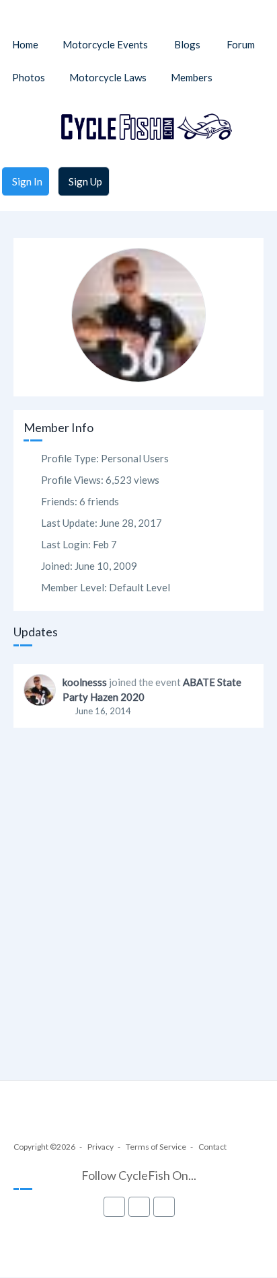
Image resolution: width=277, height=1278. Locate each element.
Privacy (100, 1147)
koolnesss (85, 682)
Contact (212, 1147)
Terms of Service (156, 1147)
